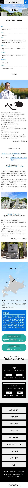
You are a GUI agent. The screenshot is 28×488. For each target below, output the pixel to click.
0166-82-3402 (8, 378)
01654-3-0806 (8, 395)
